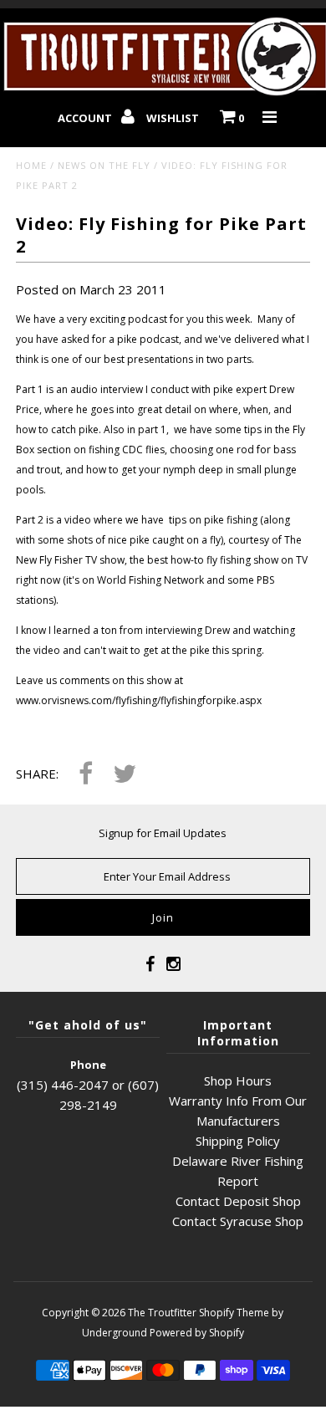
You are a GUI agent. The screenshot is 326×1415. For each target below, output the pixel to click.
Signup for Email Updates (163, 832)
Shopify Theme (234, 1312)
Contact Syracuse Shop (237, 1221)
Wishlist (172, 117)
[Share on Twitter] (124, 775)
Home (31, 165)
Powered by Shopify (197, 1333)
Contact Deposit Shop (238, 1201)
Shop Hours (238, 1080)
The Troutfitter (162, 1312)
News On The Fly (104, 165)
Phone (88, 1064)
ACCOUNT (86, 117)
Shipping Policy (238, 1140)
